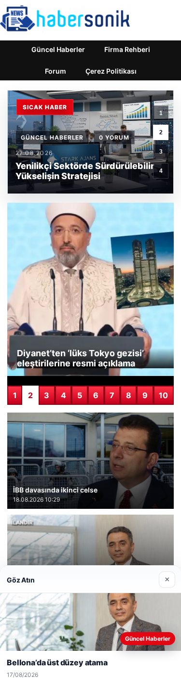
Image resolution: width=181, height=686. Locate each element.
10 (163, 395)
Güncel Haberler (58, 49)
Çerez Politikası (111, 71)
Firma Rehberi (127, 49)
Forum (55, 71)
